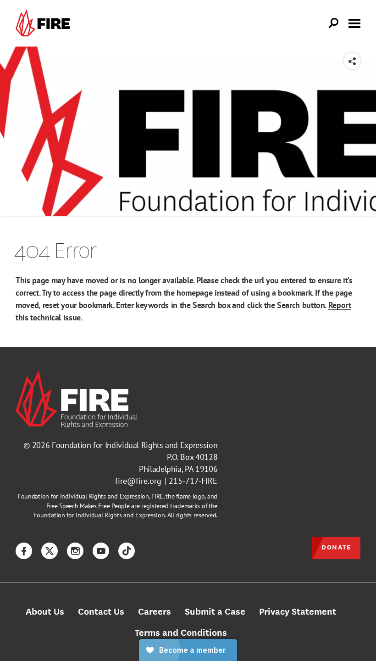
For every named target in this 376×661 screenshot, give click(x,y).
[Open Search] (333, 23)
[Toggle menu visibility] (354, 22)
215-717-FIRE (193, 481)
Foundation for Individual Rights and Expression (134, 445)
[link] (45, 23)
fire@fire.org (138, 481)
